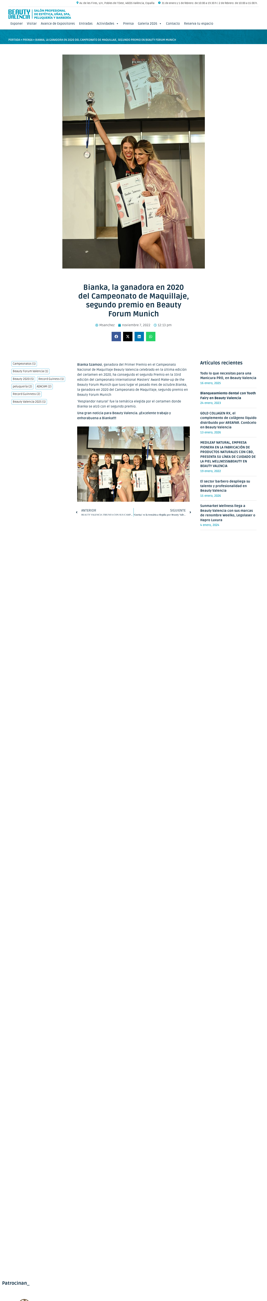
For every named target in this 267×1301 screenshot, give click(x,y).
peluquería (22, 386)
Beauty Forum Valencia (30, 371)
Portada (14, 40)
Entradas (86, 24)
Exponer (16, 24)
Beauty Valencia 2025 (29, 401)
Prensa (128, 24)
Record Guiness (51, 379)
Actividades (105, 24)
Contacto (173, 24)
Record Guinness (26, 394)
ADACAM (44, 386)
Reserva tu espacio (198, 24)
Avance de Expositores (58, 24)
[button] (116, 336)
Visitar (32, 24)
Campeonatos (24, 363)
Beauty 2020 (23, 379)
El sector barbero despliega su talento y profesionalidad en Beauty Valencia (225, 486)
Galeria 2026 (147, 24)
